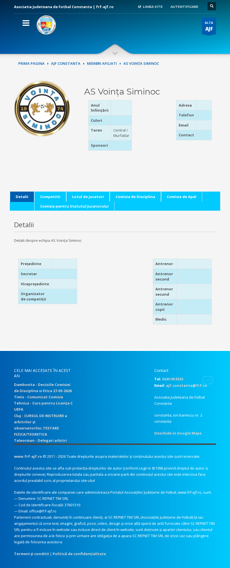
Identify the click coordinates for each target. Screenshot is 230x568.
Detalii (22, 196)
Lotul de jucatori (88, 196)
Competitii (50, 196)
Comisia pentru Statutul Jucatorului (74, 206)
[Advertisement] (167, 135)
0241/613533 (172, 378)
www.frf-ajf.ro (28, 456)
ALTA (209, 26)
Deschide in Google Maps (178, 433)
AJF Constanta (66, 63)
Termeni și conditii (31, 553)
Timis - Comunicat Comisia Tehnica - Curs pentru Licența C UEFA (43, 403)
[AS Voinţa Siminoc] (42, 108)
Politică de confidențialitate (79, 553)
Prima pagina (31, 63)
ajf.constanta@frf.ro (186, 385)
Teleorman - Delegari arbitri (40, 440)
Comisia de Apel (181, 196)
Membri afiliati (102, 63)
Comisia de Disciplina (135, 196)
